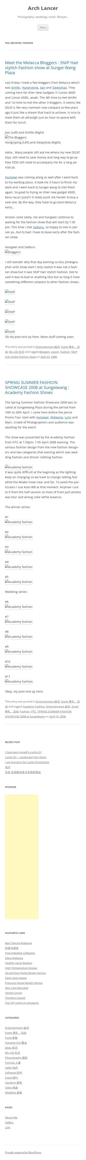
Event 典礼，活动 (15, 1033)
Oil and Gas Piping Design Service (25, 973)
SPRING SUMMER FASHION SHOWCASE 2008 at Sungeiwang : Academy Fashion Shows (37, 387)
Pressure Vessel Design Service (24, 983)
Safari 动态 (11, 1067)
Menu (43, 27)
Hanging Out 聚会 (16, 1043)
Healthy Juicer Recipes (18, 963)
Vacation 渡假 (13, 1082)
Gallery (9, 1122)
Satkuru (38, 227)
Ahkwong (56, 417)
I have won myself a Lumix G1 (23, 752)
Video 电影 (11, 1087)
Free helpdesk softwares (20, 953)
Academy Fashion (34, 706)
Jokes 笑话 (11, 1048)
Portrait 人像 (13, 1062)
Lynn (68, 417)
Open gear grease (16, 978)
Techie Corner (13, 993)
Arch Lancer (43, 8)
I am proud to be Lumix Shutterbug (27, 762)
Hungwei (11, 177)
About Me (11, 1117)
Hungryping (30, 88)
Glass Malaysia (14, 958)
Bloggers (44, 352)
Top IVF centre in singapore (22, 1003)
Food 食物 (11, 1038)
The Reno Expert (15, 998)
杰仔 (7, 767)
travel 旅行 (11, 1077)
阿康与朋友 (12, 948)
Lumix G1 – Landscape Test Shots (25, 757)
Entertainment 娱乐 (48, 347)
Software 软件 (13, 1072)
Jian (42, 88)
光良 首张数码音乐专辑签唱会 (23, 772)
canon (55, 352)
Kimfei (15, 88)
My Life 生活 (16, 352)
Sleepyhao (59, 88)
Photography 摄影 (16, 1057)
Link (7, 1127)
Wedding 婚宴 (13, 1092)
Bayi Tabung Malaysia (18, 943)
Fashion (65, 352)
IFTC (33, 711)
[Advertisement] (21, 857)
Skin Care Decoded (16, 988)
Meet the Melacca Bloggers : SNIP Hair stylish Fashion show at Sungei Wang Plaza (41, 67)
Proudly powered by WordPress (23, 1152)
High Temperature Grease (21, 968)
